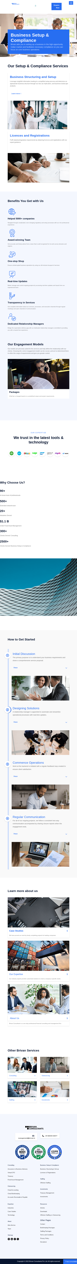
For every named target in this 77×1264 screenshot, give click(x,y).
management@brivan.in (26, 1138)
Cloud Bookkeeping (14, 1193)
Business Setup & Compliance (49, 1165)
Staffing (11, 1100)
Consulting (12, 1075)
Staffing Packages (45, 1231)
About (9, 1221)
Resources (43, 1204)
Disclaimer (43, 1242)
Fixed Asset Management (15, 1180)
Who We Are (11, 1225)
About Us (14, 1018)
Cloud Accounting (13, 1190)
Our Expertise (16, 974)
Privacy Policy (44, 1238)
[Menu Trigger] (71, 3)
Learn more (15, 93)
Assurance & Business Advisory (18, 1169)
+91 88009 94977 (51, 1136)
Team (9, 1229)
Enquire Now (56, 6)
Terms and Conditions (47, 1235)
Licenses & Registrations (47, 1172)
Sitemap (10, 1235)
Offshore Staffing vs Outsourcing (50, 1215)
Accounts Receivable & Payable (17, 1197)
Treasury (10, 1176)
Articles (42, 1208)
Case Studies (16, 931)
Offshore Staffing (45, 1183)
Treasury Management (47, 1193)
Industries (11, 1208)
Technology (11, 1215)
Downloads (43, 1211)
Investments (46, 1100)
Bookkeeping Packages (47, 1227)
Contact (42, 1224)
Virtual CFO (11, 1172)
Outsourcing (46, 1075)
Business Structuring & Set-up (49, 1169)
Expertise (11, 1204)
